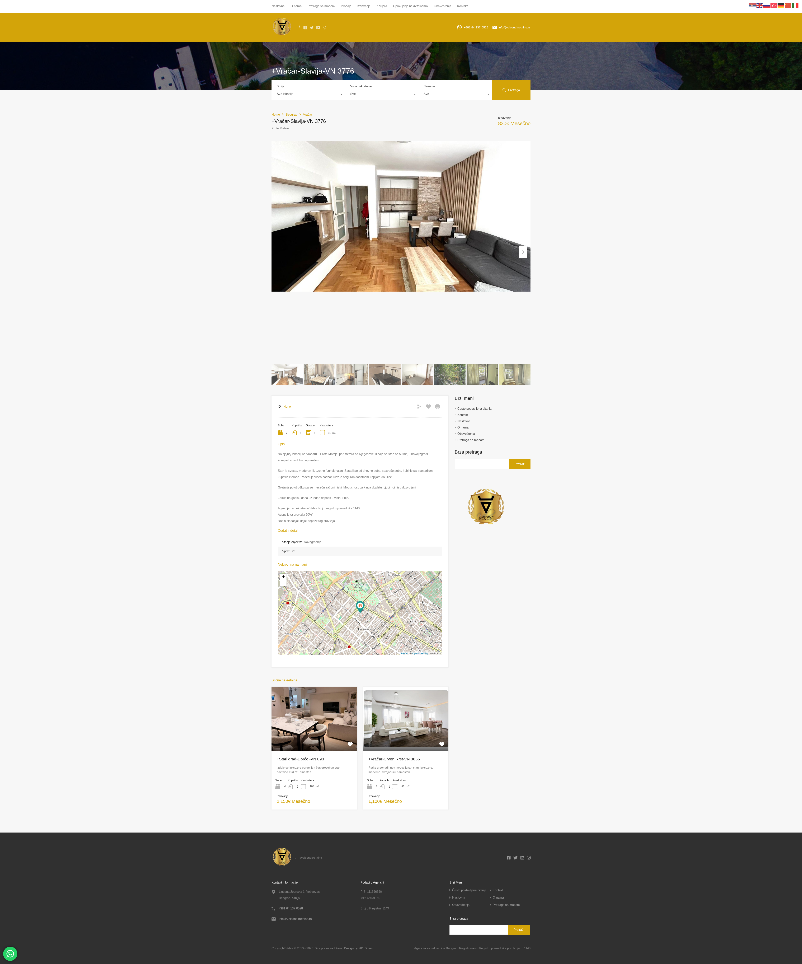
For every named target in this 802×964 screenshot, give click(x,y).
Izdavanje (364, 6)
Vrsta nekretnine (361, 86)
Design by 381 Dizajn (358, 948)
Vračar (307, 114)
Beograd (291, 114)
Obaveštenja (442, 6)
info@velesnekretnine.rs (514, 27)
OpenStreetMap (420, 653)
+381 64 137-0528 (476, 27)
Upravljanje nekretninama (410, 6)
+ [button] (283, 576)
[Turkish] (774, 5)
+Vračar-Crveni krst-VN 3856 (394, 759)
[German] (781, 5)
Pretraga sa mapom (321, 6)
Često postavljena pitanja (474, 408)
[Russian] (766, 5)
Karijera (382, 6)
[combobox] (308, 95)
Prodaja (346, 6)
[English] (759, 5)
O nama (296, 6)
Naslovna (278, 6)
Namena (429, 86)
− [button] (283, 583)
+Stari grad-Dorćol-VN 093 (300, 759)
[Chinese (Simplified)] (788, 5)
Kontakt (462, 6)
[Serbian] (752, 5)
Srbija (280, 86)
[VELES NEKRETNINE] (282, 36)
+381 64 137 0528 (290, 908)
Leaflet (404, 653)
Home (276, 114)
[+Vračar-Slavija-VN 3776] (360, 607)
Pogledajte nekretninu (314, 738)
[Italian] (795, 5)
